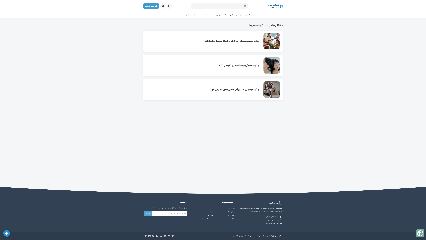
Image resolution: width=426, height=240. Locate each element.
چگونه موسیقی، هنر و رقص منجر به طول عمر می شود (213, 89)
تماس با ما (175, 14)
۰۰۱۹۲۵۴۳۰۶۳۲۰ (273, 220)
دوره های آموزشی (236, 14)
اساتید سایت (205, 14)
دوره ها (211, 211)
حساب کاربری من (207, 218)
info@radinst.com (272, 223)
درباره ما (186, 14)
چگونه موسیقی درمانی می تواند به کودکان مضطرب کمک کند (213, 41)
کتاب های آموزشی (220, 14)
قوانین (232, 218)
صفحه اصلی (250, 14)
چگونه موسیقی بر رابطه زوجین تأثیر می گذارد (213, 65)
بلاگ (194, 14)
